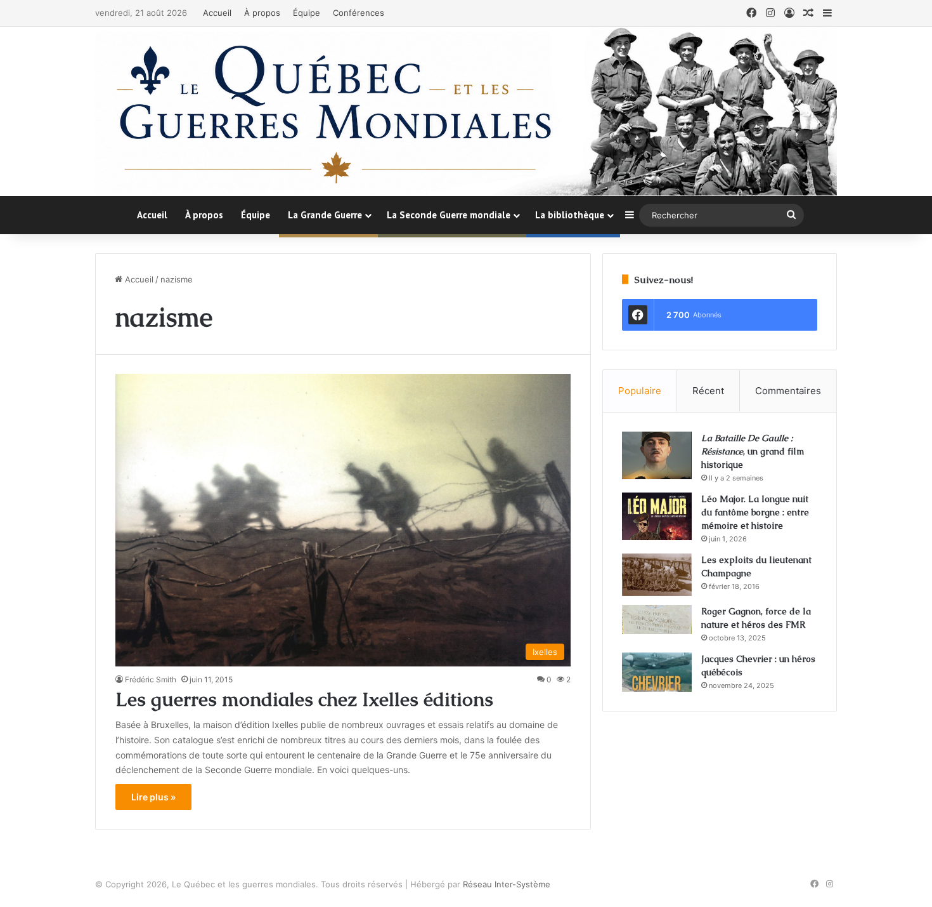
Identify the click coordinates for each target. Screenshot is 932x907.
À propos (262, 13)
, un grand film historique (752, 451)
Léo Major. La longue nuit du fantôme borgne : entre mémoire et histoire (755, 512)
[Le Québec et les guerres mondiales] (466, 111)
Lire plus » (153, 796)
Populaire (639, 391)
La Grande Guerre (325, 215)
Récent (708, 391)
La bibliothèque (569, 215)
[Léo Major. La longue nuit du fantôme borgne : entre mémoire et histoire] (657, 516)
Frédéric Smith (150, 679)
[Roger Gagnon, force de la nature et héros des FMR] (657, 619)
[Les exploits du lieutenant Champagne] (657, 574)
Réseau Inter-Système (506, 884)
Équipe (306, 13)
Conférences (358, 13)
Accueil (217, 13)
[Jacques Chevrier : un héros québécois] (657, 672)
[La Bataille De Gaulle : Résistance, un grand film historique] (657, 455)
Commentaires (788, 391)
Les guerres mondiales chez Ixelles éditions (304, 699)
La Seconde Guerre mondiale (448, 215)
